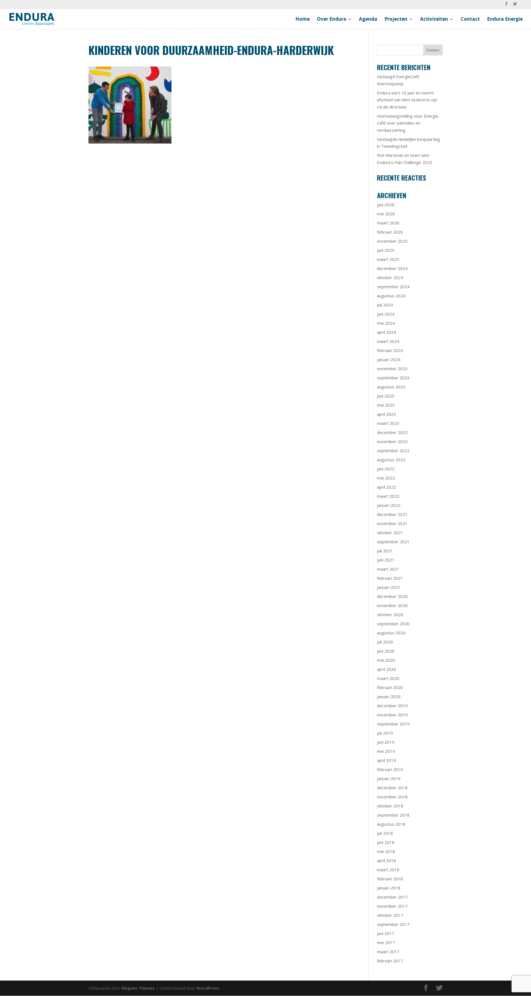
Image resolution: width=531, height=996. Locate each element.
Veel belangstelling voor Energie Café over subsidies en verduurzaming (407, 123)
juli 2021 (385, 550)
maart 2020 (388, 678)
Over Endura (331, 19)
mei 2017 (386, 942)
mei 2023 (386, 405)
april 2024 (386, 332)
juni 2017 (385, 933)
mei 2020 (386, 660)
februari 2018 (390, 878)
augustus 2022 (391, 459)
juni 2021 (385, 560)
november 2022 (392, 441)
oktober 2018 (390, 806)
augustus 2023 (391, 387)
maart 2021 (388, 569)
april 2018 (386, 860)
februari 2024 (390, 350)
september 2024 (393, 286)
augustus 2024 (391, 295)
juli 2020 (385, 642)
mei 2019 (386, 751)
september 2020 (393, 623)
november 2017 (392, 906)
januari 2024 (388, 359)
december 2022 (392, 432)
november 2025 (392, 241)
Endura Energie (505, 19)
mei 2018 (386, 851)
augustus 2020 (391, 632)
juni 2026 (385, 204)
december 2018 (392, 787)
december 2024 (392, 268)
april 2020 (386, 669)
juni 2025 (385, 250)
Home (302, 19)
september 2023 (393, 377)
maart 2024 (388, 341)
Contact (470, 19)
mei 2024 (386, 323)
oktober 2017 (390, 915)
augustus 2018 (391, 824)
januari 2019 (388, 778)
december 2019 (392, 705)
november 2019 (392, 714)
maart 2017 (388, 951)
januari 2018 (388, 888)
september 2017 (393, 924)
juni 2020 (385, 651)
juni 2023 (385, 396)
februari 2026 (390, 232)
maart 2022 (388, 496)
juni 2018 (385, 842)
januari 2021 (388, 587)
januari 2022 (388, 505)
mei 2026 (386, 213)
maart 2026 (388, 223)
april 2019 (386, 760)
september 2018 (393, 815)
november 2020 (392, 605)
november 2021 (392, 523)
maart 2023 (388, 423)
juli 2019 (385, 733)
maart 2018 (388, 869)
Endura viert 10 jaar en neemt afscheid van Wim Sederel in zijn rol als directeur (407, 100)
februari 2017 (390, 960)
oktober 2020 (390, 614)
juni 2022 (385, 468)
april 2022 (386, 487)
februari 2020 (390, 687)
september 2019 (393, 724)
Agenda (368, 19)
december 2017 (392, 897)
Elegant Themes (138, 988)
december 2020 (392, 596)
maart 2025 (388, 259)
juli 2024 (385, 305)
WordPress (207, 988)
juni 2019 (385, 742)
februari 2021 (390, 578)
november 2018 (392, 796)
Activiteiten (434, 19)
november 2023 (392, 368)
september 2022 (393, 450)
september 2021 (393, 541)
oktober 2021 (390, 532)
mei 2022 (386, 478)
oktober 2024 (390, 277)
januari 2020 (388, 696)
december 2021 (392, 514)
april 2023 (386, 414)
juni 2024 (385, 314)
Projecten (395, 19)
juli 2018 (385, 833)
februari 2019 (390, 769)
